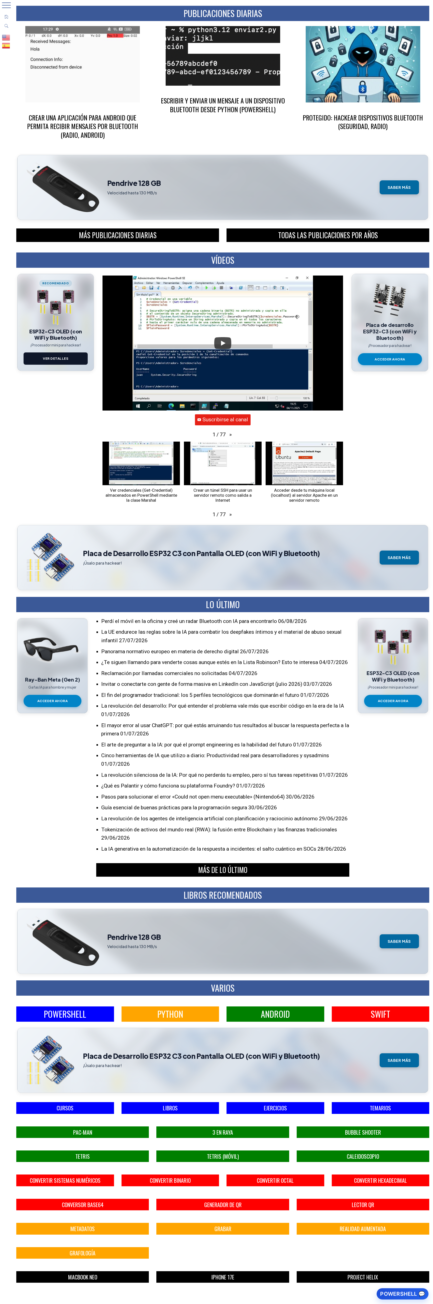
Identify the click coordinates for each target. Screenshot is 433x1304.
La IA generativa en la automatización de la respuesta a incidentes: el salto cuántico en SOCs (208, 849)
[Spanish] (6, 45)
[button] (230, 435)
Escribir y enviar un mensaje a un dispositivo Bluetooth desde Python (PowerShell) (223, 105)
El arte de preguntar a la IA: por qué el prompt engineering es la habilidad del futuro (196, 745)
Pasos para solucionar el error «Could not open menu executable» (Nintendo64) (193, 797)
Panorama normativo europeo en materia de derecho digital (170, 651)
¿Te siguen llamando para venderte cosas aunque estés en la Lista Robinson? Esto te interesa (209, 662)
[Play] (222, 343)
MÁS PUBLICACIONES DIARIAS (118, 235)
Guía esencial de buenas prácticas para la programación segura (174, 808)
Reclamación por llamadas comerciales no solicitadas (164, 673)
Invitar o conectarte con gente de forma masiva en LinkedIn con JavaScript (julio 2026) (201, 684)
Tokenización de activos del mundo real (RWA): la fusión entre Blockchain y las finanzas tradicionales (219, 830)
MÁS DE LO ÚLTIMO (222, 870)
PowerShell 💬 (402, 1294)
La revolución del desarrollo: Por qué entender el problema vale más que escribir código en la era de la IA (222, 706)
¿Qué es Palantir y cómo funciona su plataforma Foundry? (168, 786)
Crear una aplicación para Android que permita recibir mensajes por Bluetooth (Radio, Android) (82, 126)
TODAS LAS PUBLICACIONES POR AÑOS (328, 235)
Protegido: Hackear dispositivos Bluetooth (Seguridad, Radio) (363, 122)
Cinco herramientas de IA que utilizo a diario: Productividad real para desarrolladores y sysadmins (215, 755)
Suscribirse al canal (225, 420)
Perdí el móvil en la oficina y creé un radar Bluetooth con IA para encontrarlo (189, 621)
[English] (6, 37)
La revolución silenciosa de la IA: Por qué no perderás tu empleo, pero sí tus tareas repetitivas (209, 775)
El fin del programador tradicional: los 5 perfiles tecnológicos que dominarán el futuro (200, 695)
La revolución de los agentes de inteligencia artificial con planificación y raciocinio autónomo (209, 819)
